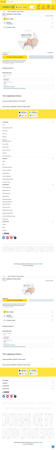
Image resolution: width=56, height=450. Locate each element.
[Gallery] (28, 40)
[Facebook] (3, 238)
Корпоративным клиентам (7, 179)
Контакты (4, 133)
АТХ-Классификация (6, 187)
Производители (5, 196)
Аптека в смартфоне (6, 176)
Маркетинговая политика (7, 213)
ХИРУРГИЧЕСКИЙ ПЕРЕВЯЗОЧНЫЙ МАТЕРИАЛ (15, 88)
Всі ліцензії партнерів (36, 264)
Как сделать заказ (6, 182)
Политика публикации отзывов (8, 216)
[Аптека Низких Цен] (8, 7)
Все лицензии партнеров (7, 127)
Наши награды (5, 144)
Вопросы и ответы (6, 190)
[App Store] (22, 112)
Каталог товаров (22, 7)
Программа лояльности (7, 167)
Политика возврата (6, 204)
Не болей (4, 230)
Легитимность (5, 219)
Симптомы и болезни (6, 170)
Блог (3, 164)
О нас (3, 124)
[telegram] (33, 115)
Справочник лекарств (6, 199)
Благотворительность (7, 156)
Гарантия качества (6, 207)
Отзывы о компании (6, 150)
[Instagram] (11, 238)
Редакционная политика (7, 210)
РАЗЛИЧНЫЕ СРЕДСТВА (10, 86)
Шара (3, 227)
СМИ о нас (4, 153)
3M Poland (4, 15)
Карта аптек (5, 130)
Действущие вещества (7, 201)
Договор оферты (5, 173)
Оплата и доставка (6, 193)
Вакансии (4, 136)
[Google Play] (33, 112)
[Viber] (22, 115)
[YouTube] (7, 238)
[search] (34, 7)
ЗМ (4, 76)
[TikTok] (15, 238)
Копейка (4, 224)
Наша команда (5, 147)
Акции (3, 161)
